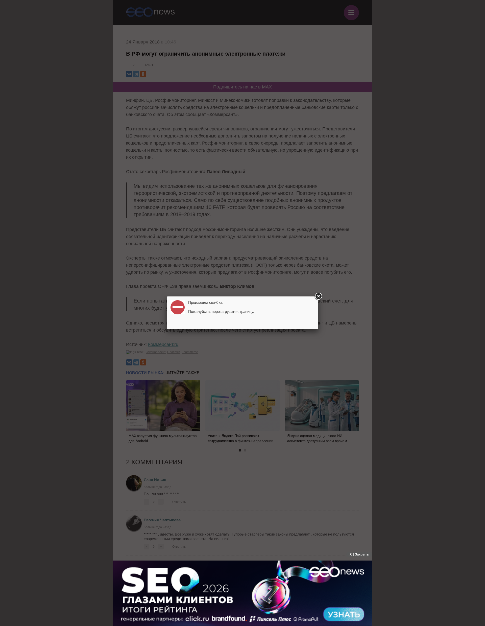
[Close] (318, 296)
